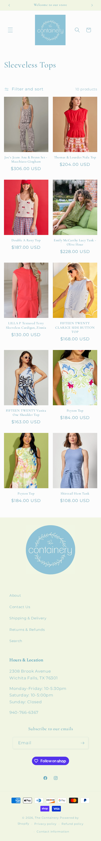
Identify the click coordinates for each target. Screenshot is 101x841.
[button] (10, 30)
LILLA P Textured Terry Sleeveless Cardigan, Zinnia (26, 325)
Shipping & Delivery (28, 618)
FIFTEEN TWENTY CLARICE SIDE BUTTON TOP (75, 327)
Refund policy (72, 824)
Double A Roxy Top (26, 240)
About (15, 595)
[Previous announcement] (9, 5)
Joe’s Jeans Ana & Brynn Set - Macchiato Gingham (25, 159)
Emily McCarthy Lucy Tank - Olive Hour (75, 242)
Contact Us (19, 607)
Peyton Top (75, 411)
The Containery (47, 817)
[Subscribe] (82, 743)
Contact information (53, 831)
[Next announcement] (92, 5)
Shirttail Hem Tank (75, 493)
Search (15, 641)
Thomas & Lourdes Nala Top (75, 157)
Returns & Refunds (27, 629)
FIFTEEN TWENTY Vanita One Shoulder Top (26, 413)
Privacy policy (45, 824)
